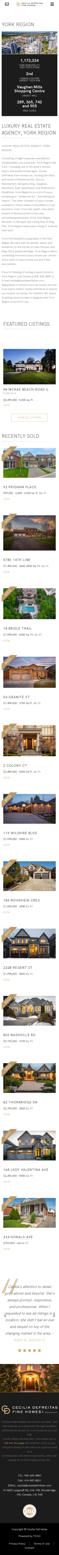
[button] (20, 487)
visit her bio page (14, 1443)
